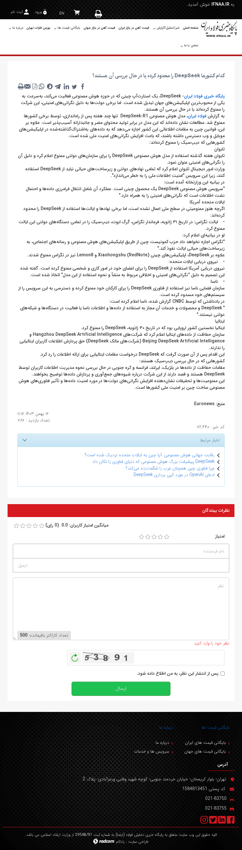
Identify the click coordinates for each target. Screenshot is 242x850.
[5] (167, 537)
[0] (16, 526)
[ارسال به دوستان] (28, 86)
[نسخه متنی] (21, 86)
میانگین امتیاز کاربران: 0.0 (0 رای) (76, 525)
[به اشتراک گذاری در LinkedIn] (66, 86)
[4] (160, 537)
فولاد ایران (197, 116)
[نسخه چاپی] (98, 13)
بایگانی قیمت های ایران (205, 742)
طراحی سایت (138, 842)
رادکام (120, 842)
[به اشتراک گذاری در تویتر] (74, 86)
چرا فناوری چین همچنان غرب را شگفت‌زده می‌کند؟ (170, 468)
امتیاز (220, 536)
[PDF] (34, 86)
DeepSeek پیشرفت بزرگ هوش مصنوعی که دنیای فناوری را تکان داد (153, 461)
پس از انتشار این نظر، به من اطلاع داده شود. (177, 673)
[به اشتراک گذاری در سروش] (50, 86)
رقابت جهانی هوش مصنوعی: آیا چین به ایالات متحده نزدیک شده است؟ (150, 454)
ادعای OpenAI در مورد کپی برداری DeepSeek (174, 474)
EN (61, 13)
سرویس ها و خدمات (151, 751)
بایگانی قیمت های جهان (205, 751)
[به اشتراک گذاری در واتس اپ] (41, 86)
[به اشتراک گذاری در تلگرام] (58, 86)
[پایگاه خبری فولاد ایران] (219, 28)
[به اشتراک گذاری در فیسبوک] (82, 86)
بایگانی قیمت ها (216, 727)
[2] (148, 537)
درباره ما (166, 727)
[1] (141, 537)
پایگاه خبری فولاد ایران (204, 96)
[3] (154, 537)
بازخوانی (75, 656)
